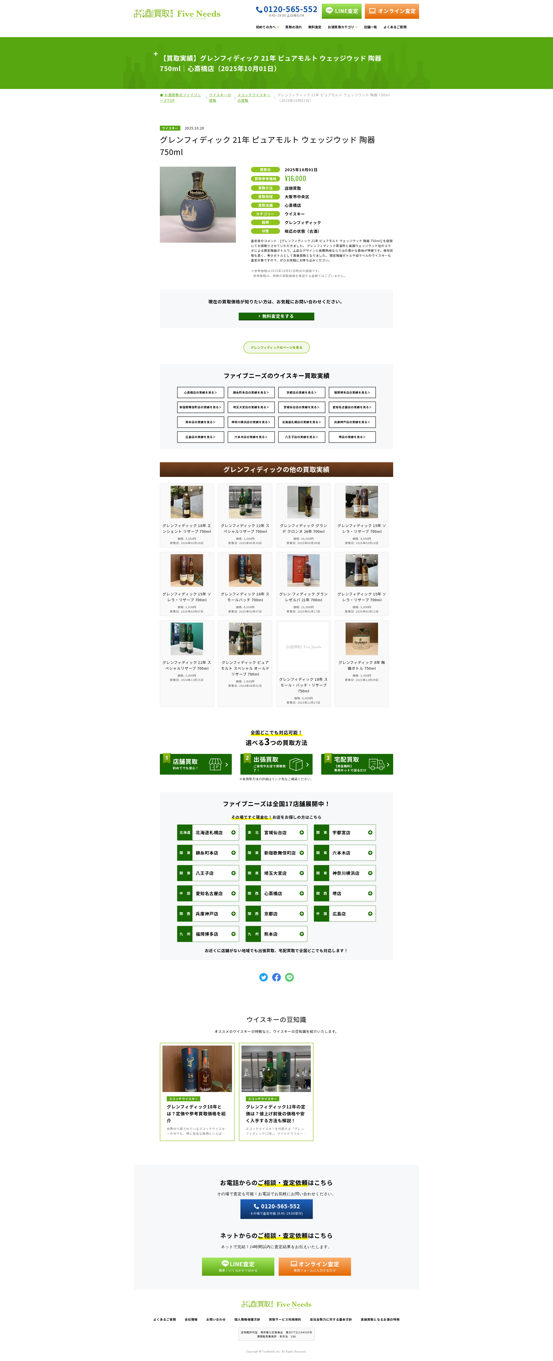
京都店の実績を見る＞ (302, 392)
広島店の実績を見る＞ (201, 437)
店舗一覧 (370, 27)
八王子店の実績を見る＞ (301, 437)
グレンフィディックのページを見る (276, 347)
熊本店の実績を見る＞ (201, 422)
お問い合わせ (216, 1319)
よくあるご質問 (394, 27)
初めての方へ (266, 27)
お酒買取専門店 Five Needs (177, 15)
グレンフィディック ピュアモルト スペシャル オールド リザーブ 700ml (245, 668)
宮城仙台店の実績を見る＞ (302, 407)
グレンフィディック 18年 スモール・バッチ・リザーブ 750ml (303, 685)
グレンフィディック (303, 222)
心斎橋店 (293, 205)
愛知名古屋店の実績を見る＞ (352, 407)
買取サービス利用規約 (285, 1319)
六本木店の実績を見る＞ (251, 437)
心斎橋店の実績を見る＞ (200, 392)
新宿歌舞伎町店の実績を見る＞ (201, 407)
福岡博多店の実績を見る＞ (352, 392)
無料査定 (314, 27)
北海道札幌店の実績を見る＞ (301, 422)
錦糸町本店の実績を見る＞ (251, 392)
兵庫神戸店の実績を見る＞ (352, 422)
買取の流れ (293, 27)
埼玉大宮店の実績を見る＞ (251, 407)
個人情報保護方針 (247, 1319)
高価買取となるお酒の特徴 (380, 1319)
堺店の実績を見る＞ (352, 437)
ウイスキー (295, 214)
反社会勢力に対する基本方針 (331, 1319)
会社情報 (191, 1319)
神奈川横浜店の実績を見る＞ (251, 422)
